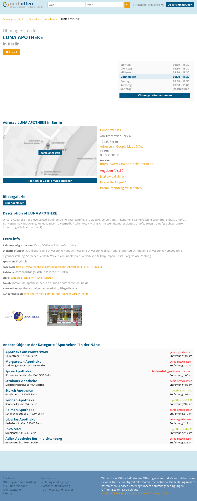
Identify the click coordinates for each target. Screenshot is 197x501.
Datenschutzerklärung (55, 486)
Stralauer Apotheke (21, 381)
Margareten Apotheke (23, 361)
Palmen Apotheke (19, 409)
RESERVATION (33, 277)
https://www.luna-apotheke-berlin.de (126, 164)
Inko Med (13, 429)
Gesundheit (34, 19)
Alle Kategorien (13, 489)
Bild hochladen (14, 203)
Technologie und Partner (57, 489)
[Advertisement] (60, 88)
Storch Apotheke (19, 390)
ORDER (48, 277)
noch (26, 4)
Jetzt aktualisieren (113, 176)
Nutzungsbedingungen (56, 482)
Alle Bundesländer (15, 486)
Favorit (13, 52)
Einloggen (139, 5)
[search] (127, 5)
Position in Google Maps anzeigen (50, 181)
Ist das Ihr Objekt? (113, 182)
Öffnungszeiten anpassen (155, 95)
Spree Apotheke (18, 371)
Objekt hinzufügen (180, 5)
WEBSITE (16, 277)
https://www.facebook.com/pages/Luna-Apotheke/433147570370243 (60, 267)
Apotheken (51, 19)
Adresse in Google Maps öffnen (122, 146)
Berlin (21, 19)
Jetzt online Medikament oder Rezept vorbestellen (55, 294)
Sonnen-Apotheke (19, 400)
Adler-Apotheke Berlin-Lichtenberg (33, 438)
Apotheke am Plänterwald (26, 352)
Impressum (48, 478)
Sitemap (8, 493)
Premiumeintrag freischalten (121, 188)
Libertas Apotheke (20, 419)
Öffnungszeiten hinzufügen (20, 482)
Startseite (8, 19)
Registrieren (156, 5)
